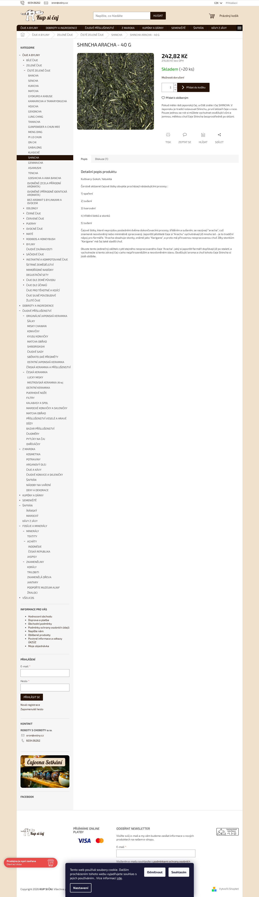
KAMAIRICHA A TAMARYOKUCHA (47, 101)
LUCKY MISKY (35, 377)
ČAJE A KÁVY (33, 469)
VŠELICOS (28, 597)
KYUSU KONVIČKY (37, 336)
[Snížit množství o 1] (175, 89)
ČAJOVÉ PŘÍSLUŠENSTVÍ (36, 310)
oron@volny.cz (35, 735)
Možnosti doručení (173, 77)
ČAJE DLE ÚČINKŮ (36, 285)
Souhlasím (178, 872)
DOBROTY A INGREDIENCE (38, 305)
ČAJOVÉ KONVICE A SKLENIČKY (44, 474)
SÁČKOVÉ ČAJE (35, 254)
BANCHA (33, 75)
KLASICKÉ (34, 152)
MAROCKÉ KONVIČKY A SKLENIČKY (46, 408)
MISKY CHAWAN (37, 326)
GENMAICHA (35, 162)
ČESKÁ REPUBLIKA (39, 551)
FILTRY (30, 397)
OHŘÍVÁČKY (33, 444)
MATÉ (29, 233)
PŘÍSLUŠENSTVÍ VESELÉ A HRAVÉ (46, 418)
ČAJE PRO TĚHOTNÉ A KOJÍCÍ (43, 290)
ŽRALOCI (32, 592)
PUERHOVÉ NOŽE (36, 392)
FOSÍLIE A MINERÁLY (34, 525)
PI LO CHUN (35, 137)
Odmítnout (155, 872)
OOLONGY (32, 208)
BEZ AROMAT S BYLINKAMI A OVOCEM (44, 201)
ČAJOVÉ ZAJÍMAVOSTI (39, 249)
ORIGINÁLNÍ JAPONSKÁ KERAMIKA (46, 315)
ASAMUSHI (34, 167)
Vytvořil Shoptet (229, 888)
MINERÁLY (32, 531)
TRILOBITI (33, 572)
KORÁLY (32, 567)
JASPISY (32, 556)
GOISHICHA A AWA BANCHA (44, 178)
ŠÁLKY (31, 321)
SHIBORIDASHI (36, 346)
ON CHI (32, 142)
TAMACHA (34, 121)
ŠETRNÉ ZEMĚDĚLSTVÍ (40, 264)
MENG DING (35, 131)
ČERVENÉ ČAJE (35, 218)
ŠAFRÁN (31, 479)
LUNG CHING (35, 116)
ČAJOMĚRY (32, 433)
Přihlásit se (32, 697)
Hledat (158, 15)
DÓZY (29, 423)
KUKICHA (33, 85)
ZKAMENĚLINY (35, 561)
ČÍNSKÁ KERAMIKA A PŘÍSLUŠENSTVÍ (48, 367)
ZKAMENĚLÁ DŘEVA (39, 577)
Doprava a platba (38, 620)
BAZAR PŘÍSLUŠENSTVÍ (40, 428)
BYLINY (30, 244)
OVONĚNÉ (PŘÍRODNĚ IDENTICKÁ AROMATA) (47, 193)
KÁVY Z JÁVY (30, 521)
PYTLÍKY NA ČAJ (35, 438)
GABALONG (35, 147)
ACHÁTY (32, 541)
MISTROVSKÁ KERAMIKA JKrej (45, 382)
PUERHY (31, 223)
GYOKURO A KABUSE (40, 96)
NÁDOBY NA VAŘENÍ (38, 485)
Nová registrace (30, 704)
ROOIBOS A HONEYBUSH (40, 239)
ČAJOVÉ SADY (35, 351)
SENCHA (33, 80)
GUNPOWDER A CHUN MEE (44, 126)
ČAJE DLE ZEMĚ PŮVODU (40, 280)
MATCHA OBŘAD (37, 341)
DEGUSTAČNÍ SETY (37, 274)
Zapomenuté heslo (32, 709)
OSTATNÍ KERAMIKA (38, 387)
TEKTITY (32, 536)
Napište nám (36, 631)
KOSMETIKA (33, 454)
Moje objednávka (38, 646)
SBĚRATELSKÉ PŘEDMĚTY (42, 356)
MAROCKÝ (32, 515)
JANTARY (32, 582)
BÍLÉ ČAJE (32, 60)
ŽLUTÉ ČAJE (33, 300)
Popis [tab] (84, 158)
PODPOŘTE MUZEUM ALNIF (43, 587)
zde (119, 878)
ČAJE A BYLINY (31, 55)
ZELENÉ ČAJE (34, 65)
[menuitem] (29, 28)
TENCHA (33, 173)
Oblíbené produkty (39, 635)
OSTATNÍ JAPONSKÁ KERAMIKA (45, 362)
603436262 (33, 740)
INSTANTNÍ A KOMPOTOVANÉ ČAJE (47, 259)
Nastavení (80, 888)
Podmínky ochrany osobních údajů (48, 627)
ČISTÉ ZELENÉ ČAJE (38, 70)
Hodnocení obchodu (40, 616)
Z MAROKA (28, 449)
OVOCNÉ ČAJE (34, 228)
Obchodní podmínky (40, 623)
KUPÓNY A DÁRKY (33, 495)
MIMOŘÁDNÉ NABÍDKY (39, 269)
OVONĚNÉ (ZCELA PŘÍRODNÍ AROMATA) (44, 185)
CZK (216, 2)
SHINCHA (33, 157)
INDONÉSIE (35, 546)
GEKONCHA (35, 111)
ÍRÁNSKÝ (31, 510)
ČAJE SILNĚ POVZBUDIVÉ (41, 295)
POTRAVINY (33, 459)
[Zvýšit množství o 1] (175, 85)
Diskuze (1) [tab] (101, 158)
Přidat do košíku (196, 87)
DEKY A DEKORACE (37, 490)
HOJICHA (33, 106)
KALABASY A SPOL (37, 403)
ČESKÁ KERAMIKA (37, 372)
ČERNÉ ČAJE (33, 213)
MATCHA (33, 91)
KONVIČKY (33, 331)
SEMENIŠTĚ (29, 500)
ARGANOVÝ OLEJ (36, 464)
